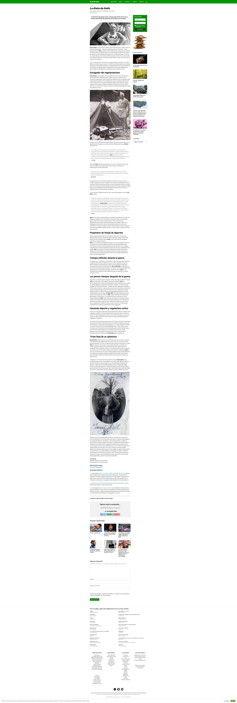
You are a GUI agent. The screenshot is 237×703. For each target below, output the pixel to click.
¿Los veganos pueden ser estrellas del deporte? (113, 473)
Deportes (92, 6)
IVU (105, 79)
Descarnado (92, 614)
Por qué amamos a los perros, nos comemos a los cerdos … (131, 638)
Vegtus (111, 665)
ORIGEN (91, 611)
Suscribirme (140, 29)
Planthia (111, 658)
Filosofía (126, 662)
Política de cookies (140, 666)
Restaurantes (126, 675)
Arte (126, 657)
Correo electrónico (95, 585)
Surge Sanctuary (111, 662)
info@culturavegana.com (140, 660)
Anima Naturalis (111, 655)
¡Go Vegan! (97, 678)
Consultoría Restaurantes (97, 657)
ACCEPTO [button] (233, 700)
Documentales (125, 660)
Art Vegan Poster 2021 (97, 656)
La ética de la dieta (106, 488)
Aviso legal (140, 667)
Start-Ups (125, 678)
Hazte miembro (97, 679)
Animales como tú (94, 641)
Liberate (92, 617)
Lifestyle (126, 668)
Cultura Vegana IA (97, 664)
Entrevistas (125, 661)
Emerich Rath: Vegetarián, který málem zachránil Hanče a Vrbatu (112, 483)
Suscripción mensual (97, 668)
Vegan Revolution (122, 617)
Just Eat (111, 657)
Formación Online (126, 664)
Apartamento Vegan (111, 656)
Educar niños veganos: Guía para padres (127, 624)
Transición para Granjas (97, 669)
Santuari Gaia (111, 660)
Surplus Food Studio (123, 621)
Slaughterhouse (93, 634)
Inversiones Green (97, 680)
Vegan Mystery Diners (97, 683)
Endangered (121, 631)
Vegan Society (111, 664)
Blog (120, 1)
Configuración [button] (227, 700)
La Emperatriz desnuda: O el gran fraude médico (129, 614)
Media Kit (97, 662)
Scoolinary (111, 661)
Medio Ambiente (125, 669)
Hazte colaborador (97, 661)
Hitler (111, 261)
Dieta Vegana (97, 676)
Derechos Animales (125, 658)
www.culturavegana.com (96, 467)
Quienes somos (97, 665)
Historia (125, 665)
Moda (125, 670)
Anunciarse (97, 655)
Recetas (126, 673)
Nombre (92, 579)
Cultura (135, 1)
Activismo (125, 655)
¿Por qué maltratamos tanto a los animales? (99, 631)
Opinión (125, 671)
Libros (125, 666)
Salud (125, 677)
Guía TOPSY (113, 1)
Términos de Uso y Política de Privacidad (140, 26)
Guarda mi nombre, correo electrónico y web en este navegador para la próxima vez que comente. (109, 594)
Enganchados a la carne (123, 611)
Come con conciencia (123, 641)
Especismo (92, 621)
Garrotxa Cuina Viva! (97, 660)
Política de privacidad (140, 665)
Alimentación (126, 656)
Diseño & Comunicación (97, 658)
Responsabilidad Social (97, 666)
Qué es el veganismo (94, 624)
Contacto (141, 1)
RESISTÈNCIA (93, 644)
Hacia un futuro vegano (123, 634)
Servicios (127, 1)
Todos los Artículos (125, 679)
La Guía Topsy (97, 682)
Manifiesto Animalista (94, 638)
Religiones (125, 674)
